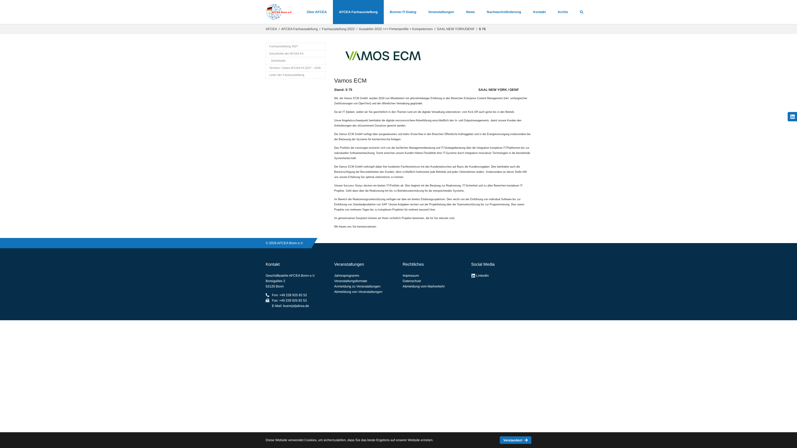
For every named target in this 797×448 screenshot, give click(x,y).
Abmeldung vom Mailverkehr (424, 286)
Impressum (411, 275)
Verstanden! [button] (512, 440)
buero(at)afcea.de (296, 306)
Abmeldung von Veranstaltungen (358, 291)
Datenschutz (412, 281)
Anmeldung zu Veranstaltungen (357, 286)
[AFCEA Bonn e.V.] (279, 12)
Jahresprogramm (346, 275)
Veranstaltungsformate (350, 281)
